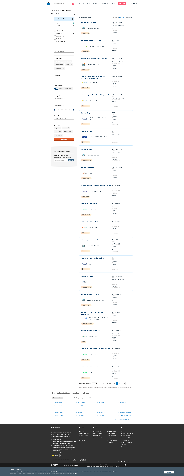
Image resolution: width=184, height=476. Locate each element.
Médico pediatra (87, 276)
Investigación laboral (111, 438)
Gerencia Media (67, 131)
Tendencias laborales (112, 440)
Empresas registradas (84, 433)
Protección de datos (125, 440)
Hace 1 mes (69, 64)
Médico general (86, 131)
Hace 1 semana (67, 61)
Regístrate (122, 3)
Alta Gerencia (58, 135)
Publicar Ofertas (96, 435)
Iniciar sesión (133, 3)
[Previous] (114, 383)
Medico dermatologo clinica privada (94, 58)
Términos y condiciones (126, 442)
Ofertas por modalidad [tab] (95, 398)
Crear (70, 160)
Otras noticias (110, 442)
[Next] (131, 383)
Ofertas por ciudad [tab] (57, 398)
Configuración (82, 440)
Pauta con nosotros (125, 435)
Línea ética (123, 444)
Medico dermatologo (88, 22)
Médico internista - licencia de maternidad (92, 313)
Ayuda (122, 449)
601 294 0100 (61, 434)
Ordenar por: (116, 17)
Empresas (94, 3)
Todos (56, 88)
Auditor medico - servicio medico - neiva (96, 185)
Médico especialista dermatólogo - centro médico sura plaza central (93, 77)
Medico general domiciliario (91, 294)
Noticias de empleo (111, 431)
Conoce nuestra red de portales (71, 465)
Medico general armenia (89, 204)
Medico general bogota (89, 367)
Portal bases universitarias (127, 433)
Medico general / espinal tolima (92, 258)
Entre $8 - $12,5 (60, 33)
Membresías (82, 431)
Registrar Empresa (97, 431)
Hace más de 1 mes (59, 68)
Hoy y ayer (57, 61)
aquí (75, 473)
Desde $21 (58, 38)
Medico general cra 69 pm (90, 330)
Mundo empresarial (111, 435)
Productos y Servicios (98, 433)
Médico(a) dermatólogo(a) (91, 40)
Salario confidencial (60, 41)
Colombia (56, 455)
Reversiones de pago (125, 446)
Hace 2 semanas (59, 64)
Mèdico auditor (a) (88, 167)
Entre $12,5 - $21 (60, 36)
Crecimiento (104, 3)
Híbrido (66, 88)
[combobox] (64, 51)
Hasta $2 (58, 25)
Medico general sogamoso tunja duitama (96, 349)
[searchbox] (64, 51)
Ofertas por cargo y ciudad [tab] (81, 398)
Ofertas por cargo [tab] (68, 398)
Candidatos (85, 3)
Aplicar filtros (64, 139)
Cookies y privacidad (15, 469)
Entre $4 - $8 (59, 30)
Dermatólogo (86, 113)
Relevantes (129, 17)
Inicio (78, 3)
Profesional (58, 131)
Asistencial (66, 128)
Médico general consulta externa (93, 240)
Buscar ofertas (82, 438)
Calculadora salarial (83, 435)
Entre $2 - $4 (59, 28)
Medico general (86, 149)
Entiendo (169, 472)
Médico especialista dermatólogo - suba (95, 95)
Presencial (61, 88)
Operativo (57, 128)
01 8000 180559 (66, 436)
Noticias (113, 3)
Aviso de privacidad (125, 438)
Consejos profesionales (112, 433)
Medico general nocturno (90, 222)
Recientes (122, 17)
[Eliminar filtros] (72, 19)
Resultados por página (85, 383)
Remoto (70, 88)
